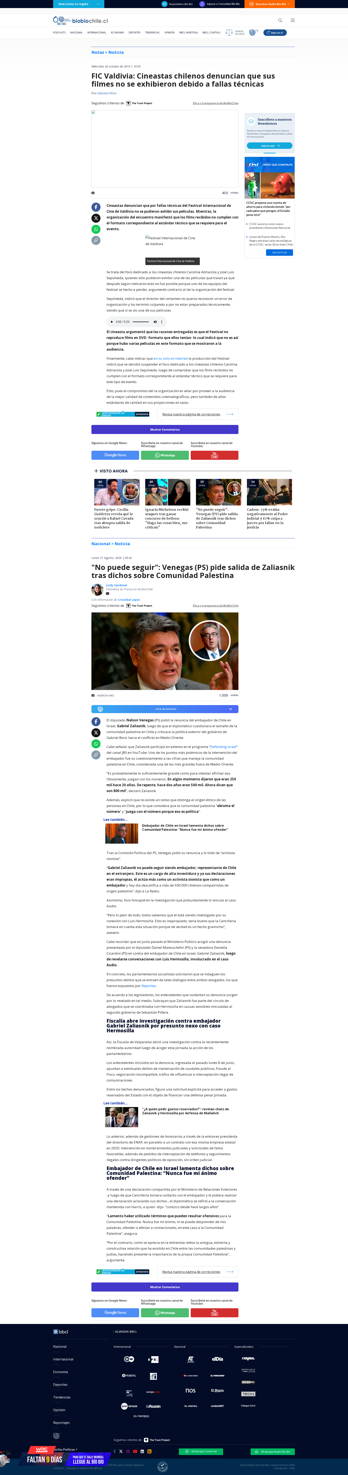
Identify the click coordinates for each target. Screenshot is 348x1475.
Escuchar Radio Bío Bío (271, 4)
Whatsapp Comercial (204, 1451)
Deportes (134, 32)
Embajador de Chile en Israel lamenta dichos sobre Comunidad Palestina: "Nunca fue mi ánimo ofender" (185, 827)
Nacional (76, 32)
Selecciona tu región (73, 4)
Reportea (149, 985)
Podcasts (59, 32)
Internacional (96, 32)
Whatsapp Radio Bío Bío (275, 1451)
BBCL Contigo (212, 32)
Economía (117, 32)
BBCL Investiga (188, 32)
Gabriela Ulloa (106, 93)
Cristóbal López (129, 600)
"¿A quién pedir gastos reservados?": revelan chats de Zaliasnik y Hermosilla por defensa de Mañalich (185, 1111)
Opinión (169, 32)
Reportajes (61, 1422)
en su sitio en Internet (171, 358)
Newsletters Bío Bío (181, 4)
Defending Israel (223, 746)
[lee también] (122, 833)
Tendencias (152, 32)
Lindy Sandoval (116, 585)
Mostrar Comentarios (165, 429)
